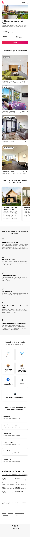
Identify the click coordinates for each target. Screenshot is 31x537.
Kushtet (18, 530)
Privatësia (12, 530)
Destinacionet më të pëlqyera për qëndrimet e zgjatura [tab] (15, 474)
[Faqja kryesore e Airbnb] (3, 2)
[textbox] (8, 38)
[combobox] (15, 33)
